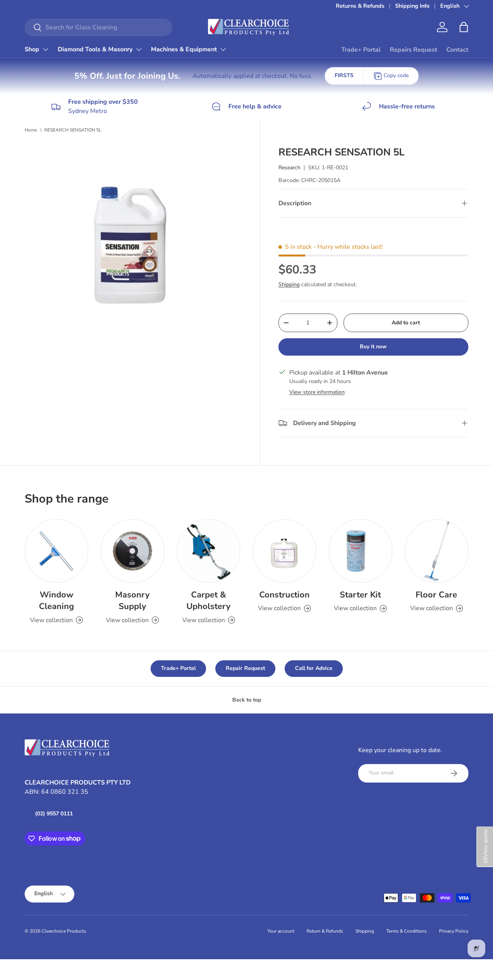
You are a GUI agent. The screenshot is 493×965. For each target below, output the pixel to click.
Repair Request (245, 668)
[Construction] (284, 551)
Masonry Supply (132, 600)
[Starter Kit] (360, 551)
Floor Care (436, 595)
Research (289, 167)
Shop (32, 49)
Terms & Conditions (406, 931)
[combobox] (98, 27)
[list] (135, 252)
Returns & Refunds (360, 6)
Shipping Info (412, 6)
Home (31, 130)
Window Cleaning (56, 600)
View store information (317, 392)
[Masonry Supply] (132, 551)
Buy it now (373, 346)
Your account (280, 931)
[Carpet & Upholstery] (208, 551)
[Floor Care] (436, 551)
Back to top (246, 700)
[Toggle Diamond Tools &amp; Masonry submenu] (138, 49)
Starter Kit (360, 595)
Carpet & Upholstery (208, 600)
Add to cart (406, 322)
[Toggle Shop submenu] (45, 49)
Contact (457, 50)
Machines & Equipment (184, 49)
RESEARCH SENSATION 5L (73, 130)
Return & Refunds (325, 931)
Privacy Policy (453, 931)
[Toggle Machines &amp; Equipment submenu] (223, 49)
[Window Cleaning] (56, 551)
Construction (284, 595)
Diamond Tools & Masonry (95, 49)
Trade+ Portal (361, 50)
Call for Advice (313, 668)
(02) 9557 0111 (54, 813)
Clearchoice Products (64, 931)
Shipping (289, 284)
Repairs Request (413, 50)
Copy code (396, 75)
